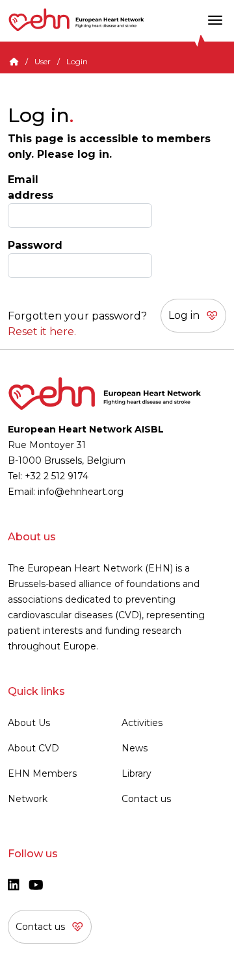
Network (27, 799)
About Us (29, 723)
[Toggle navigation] (215, 20)
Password (35, 245)
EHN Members (42, 773)
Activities (142, 723)
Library (136, 773)
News (135, 748)
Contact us (146, 799)
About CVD (33, 748)
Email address (30, 187)
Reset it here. (42, 331)
